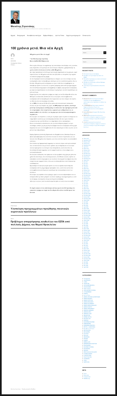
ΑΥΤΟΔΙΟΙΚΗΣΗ (87, 292)
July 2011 (86, 162)
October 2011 (87, 157)
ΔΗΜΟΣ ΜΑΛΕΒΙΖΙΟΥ (89, 303)
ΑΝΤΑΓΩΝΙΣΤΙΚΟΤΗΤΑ (89, 285)
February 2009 (87, 210)
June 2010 (86, 183)
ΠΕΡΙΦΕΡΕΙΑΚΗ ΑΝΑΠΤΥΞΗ (90, 343)
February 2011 (87, 170)
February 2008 (87, 230)
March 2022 (86, 138)
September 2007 (87, 238)
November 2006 (87, 255)
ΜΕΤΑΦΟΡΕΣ (87, 332)
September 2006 (87, 258)
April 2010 (86, 187)
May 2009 (86, 205)
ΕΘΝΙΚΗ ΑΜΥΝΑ (88, 317)
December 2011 (87, 153)
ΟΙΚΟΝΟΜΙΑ (87, 337)
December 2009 (87, 193)
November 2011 (87, 155)
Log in (85, 373)
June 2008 (86, 223)
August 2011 (86, 160)
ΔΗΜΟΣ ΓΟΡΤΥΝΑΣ (88, 300)
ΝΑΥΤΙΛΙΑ (86, 333)
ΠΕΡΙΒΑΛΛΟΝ (87, 342)
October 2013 (87, 143)
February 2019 (87, 142)
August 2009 (86, 200)
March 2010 (86, 188)
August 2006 (86, 260)
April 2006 (86, 267)
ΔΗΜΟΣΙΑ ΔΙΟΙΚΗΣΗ (89, 310)
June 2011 (86, 163)
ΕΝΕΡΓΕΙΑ (86, 320)
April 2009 (86, 207)
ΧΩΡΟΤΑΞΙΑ (86, 362)
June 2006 (86, 263)
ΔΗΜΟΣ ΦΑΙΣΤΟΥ (88, 307)
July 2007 (86, 242)
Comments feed (87, 376)
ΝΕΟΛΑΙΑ (86, 335)
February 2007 (87, 250)
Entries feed (86, 375)
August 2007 (86, 240)
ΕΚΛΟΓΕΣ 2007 (87, 318)
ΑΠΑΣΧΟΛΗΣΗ (87, 287)
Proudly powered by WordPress (28, 389)
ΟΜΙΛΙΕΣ (86, 338)
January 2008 (86, 232)
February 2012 (87, 150)
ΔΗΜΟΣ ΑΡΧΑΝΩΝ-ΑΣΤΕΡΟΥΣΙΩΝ (92, 297)
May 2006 (86, 265)
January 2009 (86, 212)
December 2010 (87, 173)
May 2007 (86, 245)
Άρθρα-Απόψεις (48, 35)
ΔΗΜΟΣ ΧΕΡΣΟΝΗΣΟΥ (89, 308)
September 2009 (87, 198)
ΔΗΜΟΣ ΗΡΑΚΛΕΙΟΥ (88, 302)
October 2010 (87, 177)
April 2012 (86, 147)
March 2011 (86, 168)
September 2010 (87, 178)
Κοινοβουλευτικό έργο (34, 35)
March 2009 (86, 208)
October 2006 (87, 257)
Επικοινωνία (86, 35)
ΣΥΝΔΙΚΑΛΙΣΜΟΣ (88, 353)
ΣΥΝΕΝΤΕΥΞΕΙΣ (87, 355)
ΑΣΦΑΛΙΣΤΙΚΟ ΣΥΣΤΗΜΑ (90, 290)
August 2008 (86, 220)
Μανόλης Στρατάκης (22, 26)
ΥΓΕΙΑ (85, 360)
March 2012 (86, 148)
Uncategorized (14, 63)
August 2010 (86, 180)
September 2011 (87, 158)
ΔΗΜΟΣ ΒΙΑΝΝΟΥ (88, 298)
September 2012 (87, 145)
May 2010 (86, 185)
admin (12, 58)
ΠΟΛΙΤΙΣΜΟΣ (87, 348)
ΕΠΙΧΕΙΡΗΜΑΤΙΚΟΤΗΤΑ (89, 325)
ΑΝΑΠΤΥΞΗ (86, 283)
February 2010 (87, 190)
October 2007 (87, 237)
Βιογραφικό (21, 35)
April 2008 (86, 227)
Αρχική (13, 35)
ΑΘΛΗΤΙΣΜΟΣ (87, 280)
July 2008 (86, 222)
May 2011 (86, 165)
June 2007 (86, 243)
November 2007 (87, 235)
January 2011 (86, 172)
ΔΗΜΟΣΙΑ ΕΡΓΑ (87, 312)
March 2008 (86, 228)
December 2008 (87, 213)
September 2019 (87, 140)
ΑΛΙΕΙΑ (85, 282)
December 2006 (87, 253)
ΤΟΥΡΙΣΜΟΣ (87, 358)
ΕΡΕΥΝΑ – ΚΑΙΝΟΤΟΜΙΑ (89, 327)
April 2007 (86, 247)
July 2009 (86, 202)
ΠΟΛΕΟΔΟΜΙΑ (87, 345)
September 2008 (87, 218)
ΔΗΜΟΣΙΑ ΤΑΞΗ (87, 313)
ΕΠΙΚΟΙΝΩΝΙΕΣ (87, 323)
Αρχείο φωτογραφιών (73, 35)
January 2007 (86, 252)
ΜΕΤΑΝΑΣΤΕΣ (87, 330)
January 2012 (86, 152)
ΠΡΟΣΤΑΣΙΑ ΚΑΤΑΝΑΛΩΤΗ (90, 352)
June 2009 (86, 203)
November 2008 (87, 215)
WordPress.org (87, 378)
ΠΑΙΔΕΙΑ (86, 340)
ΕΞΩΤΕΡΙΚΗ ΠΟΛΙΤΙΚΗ (89, 322)
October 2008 (87, 217)
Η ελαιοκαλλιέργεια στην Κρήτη (91, 74)
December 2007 (87, 233)
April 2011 (86, 167)
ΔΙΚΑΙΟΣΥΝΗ (87, 315)
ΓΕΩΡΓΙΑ (86, 293)
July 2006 (86, 262)
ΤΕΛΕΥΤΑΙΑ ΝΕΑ (88, 357)
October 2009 (87, 197)
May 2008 (86, 225)
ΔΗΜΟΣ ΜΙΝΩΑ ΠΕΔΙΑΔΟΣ (90, 305)
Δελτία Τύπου (59, 35)
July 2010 (86, 182)
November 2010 (87, 175)
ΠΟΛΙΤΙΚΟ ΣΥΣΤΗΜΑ (89, 347)
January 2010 (86, 192)
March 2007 (86, 248)
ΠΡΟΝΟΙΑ (86, 350)
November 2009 (87, 195)
